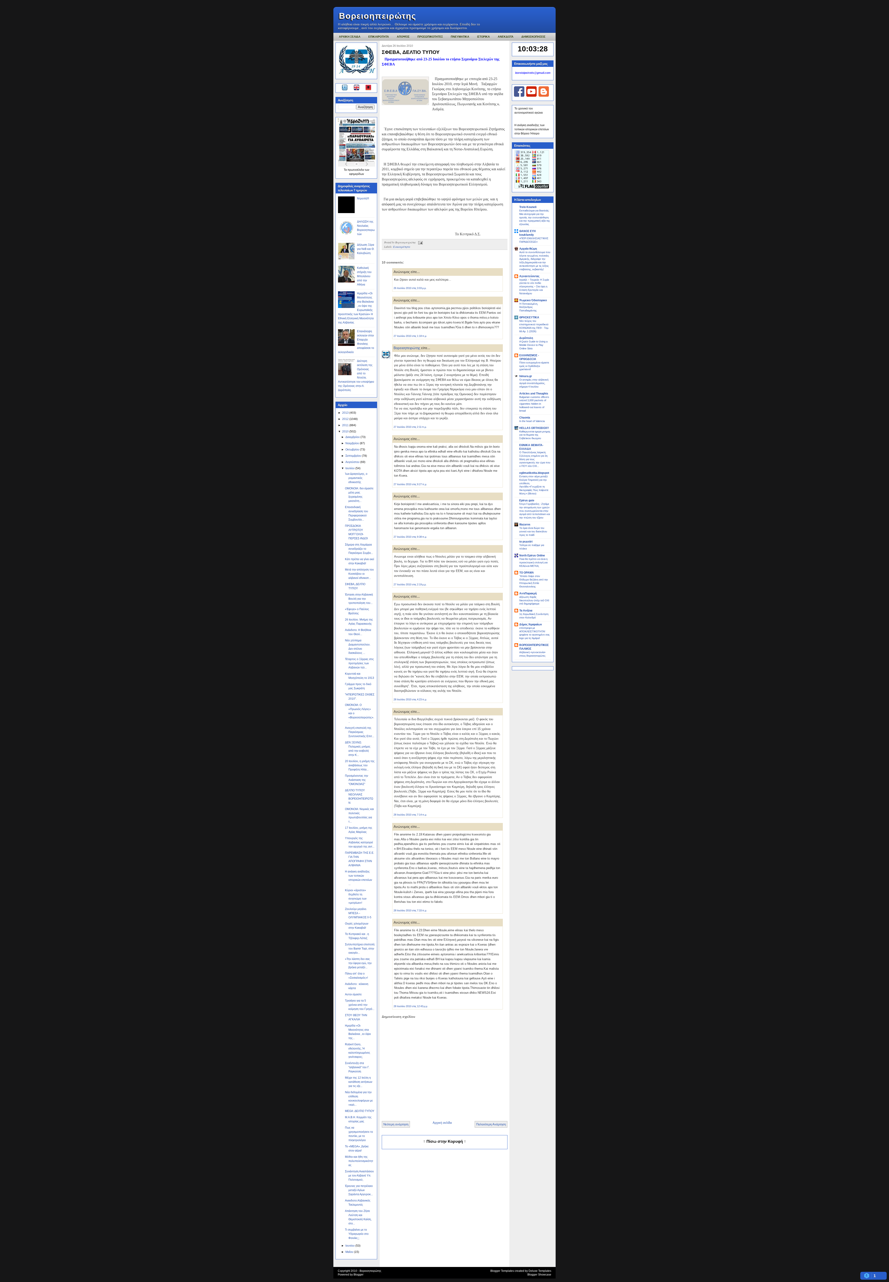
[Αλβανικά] (368, 88)
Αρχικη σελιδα (349, 36)
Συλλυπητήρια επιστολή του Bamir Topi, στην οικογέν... (360, 948)
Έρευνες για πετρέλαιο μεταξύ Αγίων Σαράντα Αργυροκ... (359, 1190)
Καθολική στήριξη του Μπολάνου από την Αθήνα (364, 276)
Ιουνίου (350, 1245)
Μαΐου (349, 1252)
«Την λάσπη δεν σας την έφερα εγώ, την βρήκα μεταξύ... (358, 963)
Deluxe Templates (540, 1271)
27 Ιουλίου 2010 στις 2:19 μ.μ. (410, 584)
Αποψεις (403, 36)
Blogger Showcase (539, 1274)
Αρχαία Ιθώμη (528, 248)
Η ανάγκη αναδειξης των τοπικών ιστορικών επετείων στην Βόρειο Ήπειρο (531, 129)
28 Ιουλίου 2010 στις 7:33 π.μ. (410, 910)
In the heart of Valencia (532, 421)
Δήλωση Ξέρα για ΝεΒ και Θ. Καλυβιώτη (365, 249)
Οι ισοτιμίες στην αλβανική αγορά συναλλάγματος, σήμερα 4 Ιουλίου (533, 383)
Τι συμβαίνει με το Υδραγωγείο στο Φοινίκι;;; (357, 1234)
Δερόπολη (526, 338)
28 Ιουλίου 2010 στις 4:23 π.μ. (410, 699)
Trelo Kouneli (527, 207)
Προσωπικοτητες (430, 36)
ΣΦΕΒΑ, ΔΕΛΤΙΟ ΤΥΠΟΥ (411, 52)
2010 (345, 431)
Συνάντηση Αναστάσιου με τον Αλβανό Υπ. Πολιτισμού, (359, 1175)
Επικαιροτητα (378, 36)
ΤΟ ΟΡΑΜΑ (526, 572)
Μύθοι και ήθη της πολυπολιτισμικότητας (359, 1161)
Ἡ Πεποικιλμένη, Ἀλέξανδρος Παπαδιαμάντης (528, 307)
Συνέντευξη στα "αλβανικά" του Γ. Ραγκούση (357, 1067)
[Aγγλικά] (359, 88)
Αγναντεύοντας (529, 276)
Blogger (358, 1274)
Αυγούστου (352, 462)
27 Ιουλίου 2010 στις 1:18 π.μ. (410, 336)
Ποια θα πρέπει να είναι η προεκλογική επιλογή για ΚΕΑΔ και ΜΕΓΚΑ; (533, 562)
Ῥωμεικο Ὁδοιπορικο (533, 300)
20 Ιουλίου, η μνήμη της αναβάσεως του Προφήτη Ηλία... (360, 765)
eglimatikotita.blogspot (534, 473)
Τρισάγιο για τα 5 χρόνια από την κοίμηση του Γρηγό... (359, 1005)
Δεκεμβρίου (352, 437)
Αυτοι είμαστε (353, 994)
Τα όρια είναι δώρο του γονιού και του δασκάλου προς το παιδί (533, 531)
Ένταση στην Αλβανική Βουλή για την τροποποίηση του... (359, 599)
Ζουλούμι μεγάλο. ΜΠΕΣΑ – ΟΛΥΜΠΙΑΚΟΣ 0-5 (358, 913)
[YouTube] (531, 95)
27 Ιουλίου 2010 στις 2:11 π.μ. (410, 426)
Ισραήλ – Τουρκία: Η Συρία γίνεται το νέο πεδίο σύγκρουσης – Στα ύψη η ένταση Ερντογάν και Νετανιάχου (534, 286)
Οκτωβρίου (352, 449)
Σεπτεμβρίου (353, 455)
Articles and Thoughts (533, 393)
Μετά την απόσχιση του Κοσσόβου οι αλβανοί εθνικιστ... (359, 574)
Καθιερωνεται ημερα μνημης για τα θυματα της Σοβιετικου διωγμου (534, 435)
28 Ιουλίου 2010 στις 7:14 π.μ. (410, 814)
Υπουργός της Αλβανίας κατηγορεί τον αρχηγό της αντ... (359, 842)
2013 (345, 412)
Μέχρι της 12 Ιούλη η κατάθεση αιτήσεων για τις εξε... (358, 1082)
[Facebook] (519, 95)
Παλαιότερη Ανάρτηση (491, 1124)
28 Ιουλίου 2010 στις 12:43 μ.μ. (411, 1006)
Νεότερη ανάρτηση (395, 1124)
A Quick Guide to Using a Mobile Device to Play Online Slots (533, 345)
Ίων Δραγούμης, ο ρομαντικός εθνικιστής (356, 478)
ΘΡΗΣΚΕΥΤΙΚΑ (529, 317)
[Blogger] (543, 95)
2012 (345, 419)
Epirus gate (526, 500)
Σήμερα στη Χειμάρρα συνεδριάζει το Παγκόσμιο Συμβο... (359, 549)
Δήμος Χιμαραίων (530, 624)
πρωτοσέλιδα (356, 169)
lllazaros (524, 524)
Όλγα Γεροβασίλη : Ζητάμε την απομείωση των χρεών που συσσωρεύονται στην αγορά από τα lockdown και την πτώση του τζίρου (534, 511)
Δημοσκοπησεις (533, 36)
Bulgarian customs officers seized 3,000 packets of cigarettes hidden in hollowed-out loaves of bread (534, 404)
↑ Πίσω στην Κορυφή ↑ (444, 1141)
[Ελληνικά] (345, 88)
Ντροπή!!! (363, 198)
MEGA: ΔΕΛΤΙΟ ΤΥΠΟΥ (359, 1111)
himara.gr (525, 376)
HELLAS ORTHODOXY (534, 428)
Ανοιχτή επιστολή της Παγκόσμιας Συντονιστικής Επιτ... (359, 732)
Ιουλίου (350, 468)
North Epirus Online (532, 555)
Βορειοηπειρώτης (377, 16)
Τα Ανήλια (525, 610)
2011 (345, 425)
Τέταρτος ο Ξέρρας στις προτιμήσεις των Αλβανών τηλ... (359, 663)
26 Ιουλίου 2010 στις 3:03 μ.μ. (410, 288)
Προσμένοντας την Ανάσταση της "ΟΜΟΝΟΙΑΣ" (356, 780)
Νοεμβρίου (352, 443)
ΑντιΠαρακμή (528, 593)
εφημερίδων (356, 174)
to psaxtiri (525, 541)
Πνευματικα (460, 36)
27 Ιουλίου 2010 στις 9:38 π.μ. (410, 536)
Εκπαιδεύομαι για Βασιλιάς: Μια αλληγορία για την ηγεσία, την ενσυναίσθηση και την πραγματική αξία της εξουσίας (534, 217)
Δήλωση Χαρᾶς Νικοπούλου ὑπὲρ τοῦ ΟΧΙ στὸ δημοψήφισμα (534, 600)
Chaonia (524, 417)
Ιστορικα (483, 36)
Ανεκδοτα (505, 36)
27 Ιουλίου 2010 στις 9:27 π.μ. (410, 484)
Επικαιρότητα (401, 246)
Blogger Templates (502, 1271)
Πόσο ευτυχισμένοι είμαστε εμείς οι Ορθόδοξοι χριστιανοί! (534, 366)
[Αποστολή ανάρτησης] (419, 242)
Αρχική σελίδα (442, 1122)
